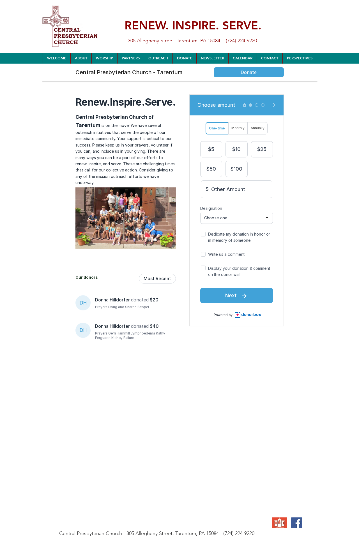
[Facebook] (296, 522)
